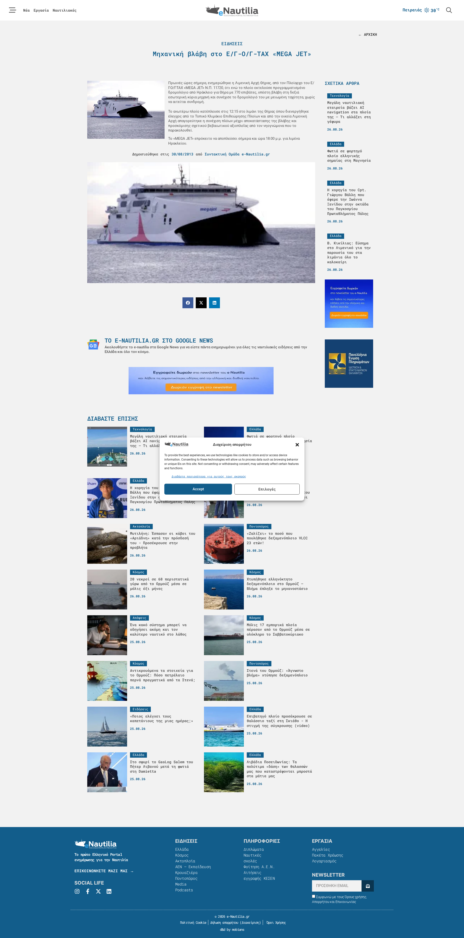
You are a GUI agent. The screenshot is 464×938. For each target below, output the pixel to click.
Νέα (26, 10)
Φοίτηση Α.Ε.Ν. (259, 866)
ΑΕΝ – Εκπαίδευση (193, 866)
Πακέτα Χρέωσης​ (327, 854)
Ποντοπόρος (186, 878)
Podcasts (184, 889)
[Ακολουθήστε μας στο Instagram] (77, 891)
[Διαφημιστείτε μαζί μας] (201, 380)
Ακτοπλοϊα (185, 860)
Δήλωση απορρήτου (224, 922)
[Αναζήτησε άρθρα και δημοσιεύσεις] (449, 10)
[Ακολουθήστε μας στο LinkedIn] (109, 891)
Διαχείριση (250, 922)
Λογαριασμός (324, 860)
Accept (198, 489)
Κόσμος (181, 854)
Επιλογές (267, 489)
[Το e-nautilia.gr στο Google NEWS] (93, 344)
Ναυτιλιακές (65, 10)
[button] (297, 444)
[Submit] (368, 886)
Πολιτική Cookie (192, 922)
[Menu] (12, 10)
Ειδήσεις (232, 43)
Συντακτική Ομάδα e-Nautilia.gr (237, 154)
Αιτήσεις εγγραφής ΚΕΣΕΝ (259, 875)
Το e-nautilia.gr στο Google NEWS (159, 340)
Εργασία (41, 10)
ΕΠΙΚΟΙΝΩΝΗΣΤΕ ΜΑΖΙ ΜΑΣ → (104, 870)
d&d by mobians (232, 929)
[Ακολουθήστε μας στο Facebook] (87, 891)
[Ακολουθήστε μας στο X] (98, 891)
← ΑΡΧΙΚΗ (367, 34)
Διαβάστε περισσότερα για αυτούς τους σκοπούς (209, 476)
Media (180, 884)
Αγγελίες (321, 849)
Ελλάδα (181, 849)
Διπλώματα (254, 849)
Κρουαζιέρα (186, 872)
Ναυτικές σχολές (252, 857)
